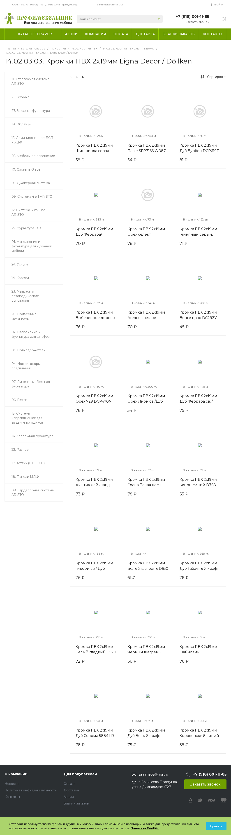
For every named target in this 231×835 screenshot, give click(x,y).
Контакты (12, 797)
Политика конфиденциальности (31, 790)
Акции (69, 797)
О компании (16, 774)
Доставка (71, 790)
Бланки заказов (76, 803)
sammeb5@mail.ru (110, 4)
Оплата (69, 784)
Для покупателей (80, 774)
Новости (11, 784)
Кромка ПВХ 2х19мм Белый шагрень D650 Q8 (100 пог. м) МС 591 (147, 568)
